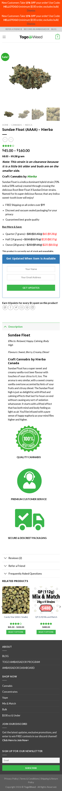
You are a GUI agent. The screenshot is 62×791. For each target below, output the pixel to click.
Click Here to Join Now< (15, 740)
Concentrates (9, 691)
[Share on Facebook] (10, 307)
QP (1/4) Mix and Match (46, 617)
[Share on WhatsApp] (5, 307)
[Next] (59, 613)
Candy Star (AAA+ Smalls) (16, 617)
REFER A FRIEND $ (14, 29)
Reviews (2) (15, 558)
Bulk (4, 709)
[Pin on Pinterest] (27, 307)
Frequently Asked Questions (25, 573)
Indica (28, 125)
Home (5, 125)
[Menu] (4, 37)
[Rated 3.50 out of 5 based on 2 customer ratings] (31, 146)
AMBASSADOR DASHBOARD (18, 667)
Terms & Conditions (29, 778)
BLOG (53, 29)
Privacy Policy (11, 778)
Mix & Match (9, 703)
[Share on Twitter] (16, 307)
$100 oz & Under (11, 715)
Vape (5, 697)
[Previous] (2, 613)
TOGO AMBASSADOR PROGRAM (21, 662)
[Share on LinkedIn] (32, 307)
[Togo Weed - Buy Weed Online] (31, 37)
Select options (15, 632)
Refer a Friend (16, 565)
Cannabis (16, 125)
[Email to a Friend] (21, 307)
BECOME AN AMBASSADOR (36, 29)
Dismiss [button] (31, 10)
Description (15, 326)
